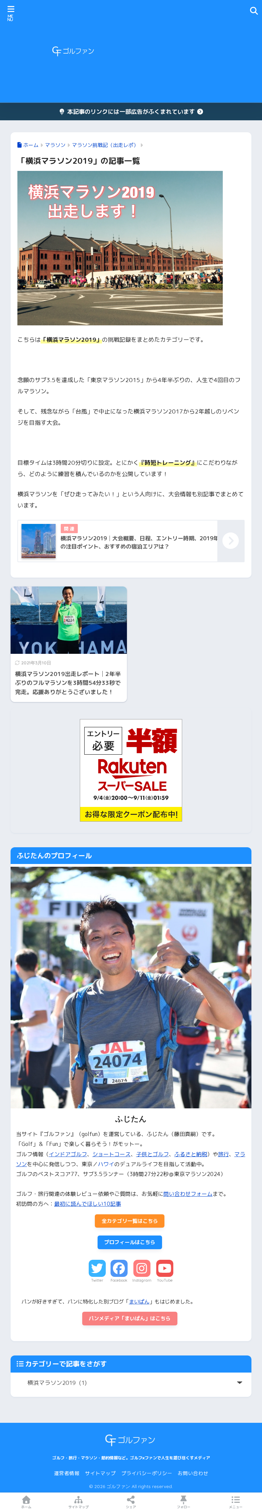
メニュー (236, 1506)
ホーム (26, 1506)
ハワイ (106, 1164)
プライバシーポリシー (146, 1473)
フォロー (183, 1506)
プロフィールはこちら (129, 1242)
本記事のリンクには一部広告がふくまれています (131, 112)
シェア (131, 1506)
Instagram (141, 1280)
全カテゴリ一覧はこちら (130, 1221)
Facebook (119, 1280)
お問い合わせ (193, 1473)
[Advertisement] (190, 51)
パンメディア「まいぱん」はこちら (130, 1318)
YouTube (165, 1280)
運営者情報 (66, 1473)
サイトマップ (100, 1473)
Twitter (97, 1280)
